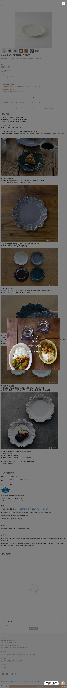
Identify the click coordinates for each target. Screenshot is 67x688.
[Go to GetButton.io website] (63, 686)
